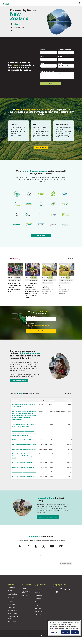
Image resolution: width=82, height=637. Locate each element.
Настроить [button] (53, 632)
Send (50, 83)
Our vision (38, 592)
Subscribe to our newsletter (26, 596)
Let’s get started (41, 147)
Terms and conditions (28, 633)
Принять (74, 632)
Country (42, 63)
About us (37, 589)
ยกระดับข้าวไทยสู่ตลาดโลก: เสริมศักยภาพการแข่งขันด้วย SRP (23, 405)
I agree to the (32, 323)
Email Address (31, 316)
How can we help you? (47, 71)
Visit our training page (19, 380)
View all (70, 258)
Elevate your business (24, 587)
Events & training (13, 598)
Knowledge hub (12, 610)
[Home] (6, 3)
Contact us (38, 614)
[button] (14, 584)
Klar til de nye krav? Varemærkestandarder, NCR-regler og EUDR (24, 455)
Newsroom (11, 601)
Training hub (11, 607)
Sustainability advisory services (12, 594)
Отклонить (65, 632)
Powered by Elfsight (67, 563)
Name (42, 49)
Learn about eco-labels (26, 591)
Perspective (17, 277)
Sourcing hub (11, 604)
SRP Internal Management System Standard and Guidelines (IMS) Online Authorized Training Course (24, 433)
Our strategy (38, 595)
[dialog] (64, 627)
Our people (38, 601)
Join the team (39, 611)
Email (42, 56)
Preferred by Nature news (14, 280)
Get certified (41, 235)
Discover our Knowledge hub (48, 517)
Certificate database (13, 613)
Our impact (38, 598)
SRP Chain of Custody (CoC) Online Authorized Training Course (23, 425)
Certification (11, 587)
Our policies (38, 605)
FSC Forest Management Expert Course (24, 444)
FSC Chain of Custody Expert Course (23, 439)
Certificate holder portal (13, 617)
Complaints (38, 608)
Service (60, 63)
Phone (60, 56)
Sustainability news (47, 282)
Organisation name (64, 49)
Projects (10, 590)
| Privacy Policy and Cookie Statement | (41, 633)
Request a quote (12, 621)
